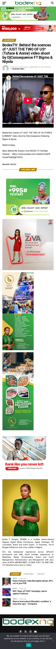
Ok (28, 645)
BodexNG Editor (18, 69)
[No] (52, 640)
